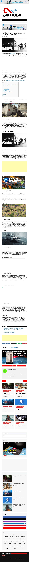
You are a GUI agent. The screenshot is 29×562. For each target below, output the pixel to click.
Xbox (22, 548)
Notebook (17, 541)
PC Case (24, 541)
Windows (22, 407)
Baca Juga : (4, 95)
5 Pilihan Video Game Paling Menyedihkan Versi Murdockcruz (12, 329)
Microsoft (5, 541)
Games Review (23, 536)
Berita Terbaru (4, 390)
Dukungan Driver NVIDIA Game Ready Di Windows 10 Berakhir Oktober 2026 (21, 410)
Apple (15, 534)
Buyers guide (11, 536)
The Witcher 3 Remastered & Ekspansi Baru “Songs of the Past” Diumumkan (8, 426)
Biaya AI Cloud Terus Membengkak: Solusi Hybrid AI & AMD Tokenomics (8, 409)
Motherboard (17, 423)
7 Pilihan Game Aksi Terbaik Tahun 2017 (9, 332)
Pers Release (10, 406)
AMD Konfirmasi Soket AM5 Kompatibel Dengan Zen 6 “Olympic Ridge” (21, 426)
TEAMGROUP (23, 546)
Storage (18, 546)
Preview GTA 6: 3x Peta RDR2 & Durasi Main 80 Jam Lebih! (8, 394)
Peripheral (9, 543)
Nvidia (20, 541)
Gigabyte (9, 538)
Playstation (19, 543)
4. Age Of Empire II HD (6, 89)
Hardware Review (18, 538)
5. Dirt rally (5, 90)
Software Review (6, 546)
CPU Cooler (17, 536)
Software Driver (18, 407)
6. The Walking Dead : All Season (8, 91)
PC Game (5, 543)
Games (4, 423)
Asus (18, 534)
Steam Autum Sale (12, 53)
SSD (14, 546)
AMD (7, 534)
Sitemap (16, 560)
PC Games (7, 423)
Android (11, 534)
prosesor (24, 543)
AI (3, 406)
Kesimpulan (4, 94)
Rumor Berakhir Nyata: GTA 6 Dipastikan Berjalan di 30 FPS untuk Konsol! (21, 394)
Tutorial (7, 548)
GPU (13, 538)
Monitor (8, 541)
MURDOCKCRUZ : (15, 347)
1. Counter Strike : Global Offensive (8, 85)
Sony (11, 546)
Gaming (5, 538)
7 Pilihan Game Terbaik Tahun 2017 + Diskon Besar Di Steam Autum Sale (15, 80)
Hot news (24, 538)
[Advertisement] (14, 64)
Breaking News (9, 390)
